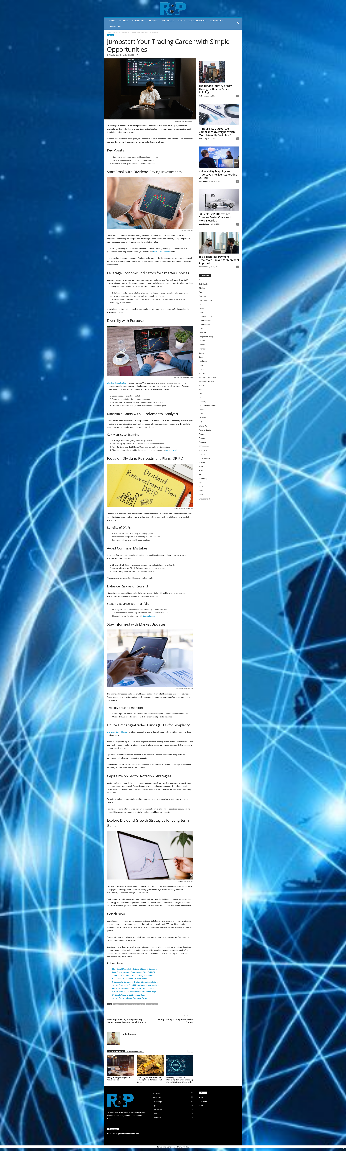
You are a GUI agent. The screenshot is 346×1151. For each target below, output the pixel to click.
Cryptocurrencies (205, 321)
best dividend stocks (162, 252)
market (134, 1004)
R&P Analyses (204, 446)
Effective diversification (116, 383)
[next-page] (192, 1051)
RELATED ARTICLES (116, 1051)
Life (200, 398)
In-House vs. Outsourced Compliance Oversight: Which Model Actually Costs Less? (217, 132)
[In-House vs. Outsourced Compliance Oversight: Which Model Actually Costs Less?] (219, 114)
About (201, 1097)
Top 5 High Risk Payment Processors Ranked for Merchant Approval (219, 260)
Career (201, 308)
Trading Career (152, 1004)
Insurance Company (206, 381)
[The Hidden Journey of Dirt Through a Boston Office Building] (219, 72)
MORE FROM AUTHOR (134, 1051)
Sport (201, 466)
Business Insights (205, 300)
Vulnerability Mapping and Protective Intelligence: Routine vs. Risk (218, 175)
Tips (200, 483)
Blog (200, 292)
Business (123, 20)
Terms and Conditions (166, 1147)
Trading (115, 33)
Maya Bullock (204, 224)
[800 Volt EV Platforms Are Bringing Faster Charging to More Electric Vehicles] (219, 200)
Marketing (202, 402)
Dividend (117, 1004)
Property (202, 438)
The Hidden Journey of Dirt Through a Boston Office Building (215, 89)
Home (112, 20)
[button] (238, 24)
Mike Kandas (114, 55)
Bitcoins (202, 288)
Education (202, 333)
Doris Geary (203, 267)
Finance (202, 345)
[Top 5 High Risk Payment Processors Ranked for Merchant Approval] (219, 243)
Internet (153, 20)
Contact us (115, 26)
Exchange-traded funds (117, 732)
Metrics (141, 1004)
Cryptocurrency (204, 325)
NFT (200, 422)
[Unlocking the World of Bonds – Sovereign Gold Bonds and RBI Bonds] (150, 1065)
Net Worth (202, 418)
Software (202, 462)
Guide (201, 357)
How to (201, 369)
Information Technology (207, 377)
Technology (216, 20)
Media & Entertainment (207, 406)
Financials (202, 349)
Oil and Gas (203, 426)
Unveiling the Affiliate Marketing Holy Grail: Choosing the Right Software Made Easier (179, 1079)
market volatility (171, 450)
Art (200, 280)
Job (200, 389)
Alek (200, 96)
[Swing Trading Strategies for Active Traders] (120, 1065)
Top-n (201, 487)
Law (200, 393)
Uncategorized (204, 499)
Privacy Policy (183, 1147)
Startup (201, 471)
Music (201, 414)
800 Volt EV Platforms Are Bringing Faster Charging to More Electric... (215, 217)
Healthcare (138, 20)
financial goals (149, 616)
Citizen (201, 312)
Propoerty (202, 442)
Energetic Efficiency (206, 337)
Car (200, 304)
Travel (201, 495)
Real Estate (168, 20)
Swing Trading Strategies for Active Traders (175, 1021)
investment (126, 1004)
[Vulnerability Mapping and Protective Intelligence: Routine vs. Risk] (219, 157)
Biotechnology (204, 284)
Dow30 (201, 329)
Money (181, 20)
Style (200, 475)
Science (202, 454)
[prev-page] (188, 1051)
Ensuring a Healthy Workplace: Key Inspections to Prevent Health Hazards (126, 1021)
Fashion (202, 341)
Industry (202, 373)
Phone (201, 434)
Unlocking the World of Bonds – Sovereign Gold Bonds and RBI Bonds (150, 1079)
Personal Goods (205, 430)
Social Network (197, 20)
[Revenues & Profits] (173, 8)
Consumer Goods (205, 316)
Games (201, 353)
